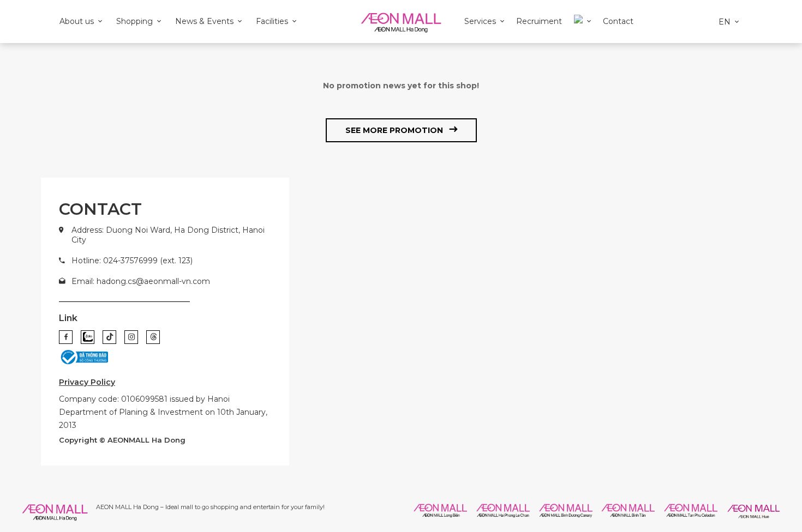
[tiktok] (109, 337)
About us (76, 21)
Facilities (272, 21)
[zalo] (87, 337)
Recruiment (539, 21)
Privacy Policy (87, 382)
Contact (618, 21)
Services (480, 21)
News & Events (204, 21)
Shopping (134, 21)
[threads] (153, 337)
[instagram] (131, 337)
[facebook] (66, 337)
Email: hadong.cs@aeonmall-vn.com (140, 281)
